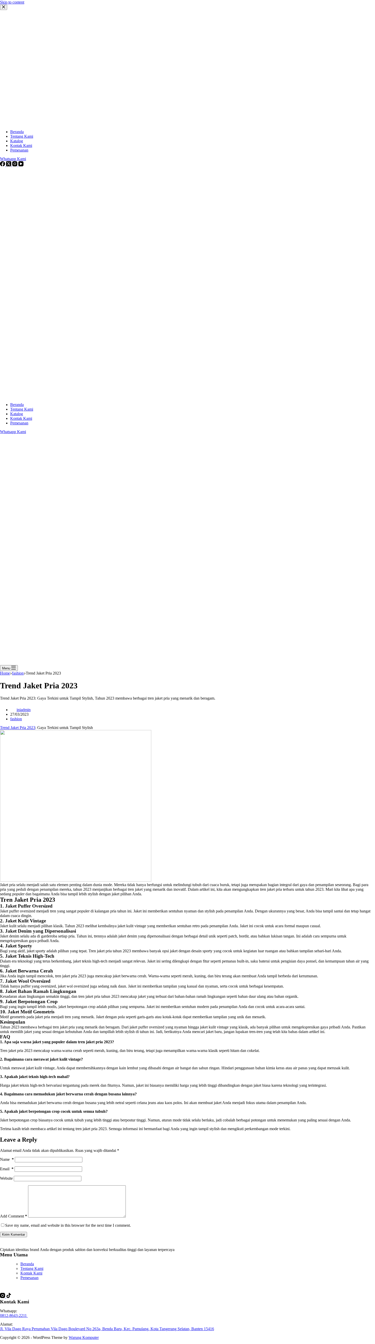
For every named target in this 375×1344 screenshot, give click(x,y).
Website (6, 1178)
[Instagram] (3, 1296)
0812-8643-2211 (14, 1315)
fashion (16, 719)
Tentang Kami (21, 409)
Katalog (16, 414)
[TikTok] (8, 1296)
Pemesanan (19, 423)
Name (7, 1159)
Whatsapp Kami (13, 432)
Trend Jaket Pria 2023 (17, 727)
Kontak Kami (21, 418)
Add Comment (13, 1216)
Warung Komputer (84, 1337)
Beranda (17, 404)
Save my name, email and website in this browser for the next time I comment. (68, 1225)
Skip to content (12, 2)
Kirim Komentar (13, 1234)
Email (7, 1169)
